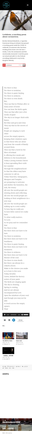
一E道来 (6, 368)
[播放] (5, 315)
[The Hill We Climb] (8, 335)
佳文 (10, 368)
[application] (16, 314)
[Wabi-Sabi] (22, 335)
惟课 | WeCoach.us (7, 433)
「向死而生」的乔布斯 (7, 355)
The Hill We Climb (7, 341)
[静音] (22, 315)
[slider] (26, 314)
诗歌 (13, 368)
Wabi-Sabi (19, 341)
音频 (5, 366)
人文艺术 (25, 366)
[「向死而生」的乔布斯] (8, 350)
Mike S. (19, 366)
